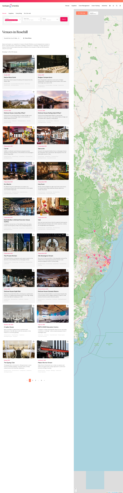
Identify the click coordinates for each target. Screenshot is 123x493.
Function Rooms (41, 85)
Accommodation (49, 85)
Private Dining (15, 156)
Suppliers (74, 5)
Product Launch (61, 334)
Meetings (55, 85)
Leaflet (108, 492)
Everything (19, 13)
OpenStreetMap (115, 492)
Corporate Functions (51, 157)
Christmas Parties (15, 85)
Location (7, 18)
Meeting (49, 122)
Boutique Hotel (7, 83)
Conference (14, 120)
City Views (6, 300)
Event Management (84, 5)
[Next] (32, 64)
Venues (67, 5)
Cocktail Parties (41, 86)
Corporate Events (23, 192)
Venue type (26, 18)
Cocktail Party (22, 156)
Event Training (96, 5)
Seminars (29, 120)
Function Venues (7, 122)
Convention (46, 334)
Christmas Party (7, 120)
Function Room (7, 85)
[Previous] (5, 64)
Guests (44, 18)
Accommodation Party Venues (17, 83)
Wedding (40, 265)
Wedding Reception (22, 120)
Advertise (104, 5)
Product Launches (42, 372)
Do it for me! (27, 13)
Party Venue (27, 83)
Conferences (61, 85)
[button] (94, 231)
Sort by (92, 12)
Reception (16, 193)
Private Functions (41, 120)
